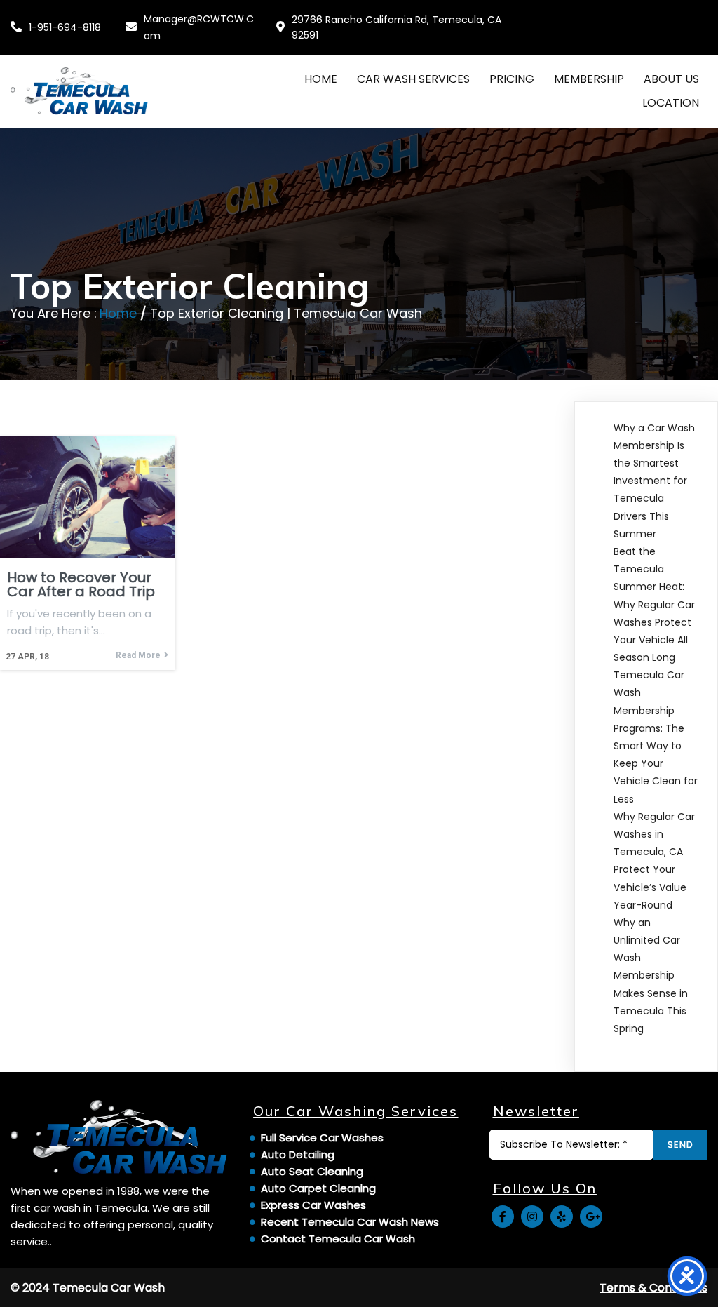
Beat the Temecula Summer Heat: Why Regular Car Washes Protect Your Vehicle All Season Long (654, 604)
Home (118, 313)
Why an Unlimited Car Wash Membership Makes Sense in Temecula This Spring (651, 975)
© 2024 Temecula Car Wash (88, 1288)
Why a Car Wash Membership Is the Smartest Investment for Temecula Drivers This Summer (654, 481)
